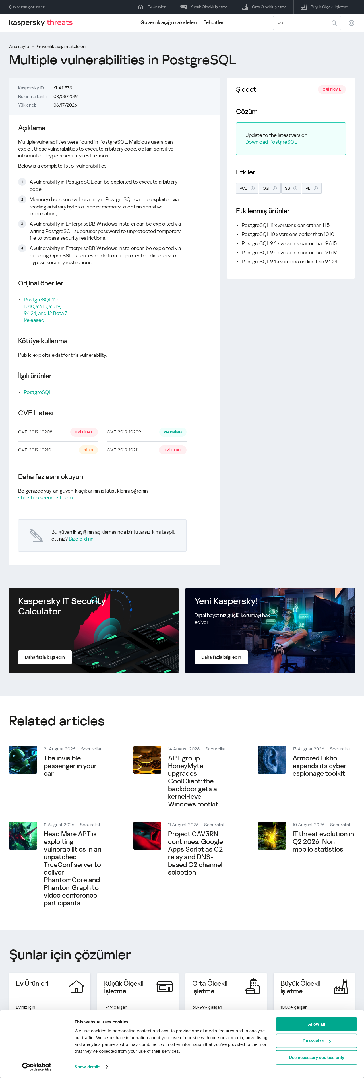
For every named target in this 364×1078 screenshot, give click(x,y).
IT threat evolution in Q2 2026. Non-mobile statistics (323, 841)
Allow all (316, 1024)
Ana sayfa (19, 46)
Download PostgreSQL (271, 142)
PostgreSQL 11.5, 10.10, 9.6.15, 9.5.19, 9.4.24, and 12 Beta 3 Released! (46, 310)
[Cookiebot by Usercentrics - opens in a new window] (37, 1067)
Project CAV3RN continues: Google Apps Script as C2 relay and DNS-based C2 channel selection (195, 853)
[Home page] (43, 22)
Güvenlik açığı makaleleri (168, 22)
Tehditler (214, 22)
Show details (87, 1066)
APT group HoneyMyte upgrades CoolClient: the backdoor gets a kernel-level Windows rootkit (193, 781)
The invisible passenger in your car (70, 765)
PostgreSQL (38, 392)
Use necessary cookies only (316, 1057)
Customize (313, 1040)
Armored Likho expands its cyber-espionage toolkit (321, 765)
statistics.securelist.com (45, 498)
